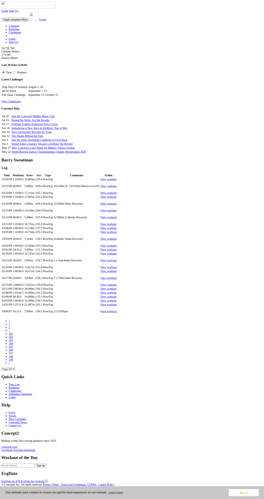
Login (4, 10)
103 (11, 340)
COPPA (92, 484)
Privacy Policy (51, 484)
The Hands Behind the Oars (27, 135)
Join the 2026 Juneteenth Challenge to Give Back (39, 139)
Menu (15, 19)
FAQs (12, 412)
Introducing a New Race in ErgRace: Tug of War (39, 128)
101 (11, 333)
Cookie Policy (106, 484)
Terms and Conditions (73, 484)
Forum (12, 415)
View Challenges (11, 101)
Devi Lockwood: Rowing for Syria (31, 132)
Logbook (14, 25)
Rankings (14, 29)
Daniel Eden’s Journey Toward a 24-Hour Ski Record (42, 143)
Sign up (41, 465)
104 (11, 343)
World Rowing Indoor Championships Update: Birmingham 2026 (48, 151)
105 (11, 346)
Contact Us (15, 425)
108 (11, 356)
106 (11, 349)
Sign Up (13, 10)
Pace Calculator (17, 419)
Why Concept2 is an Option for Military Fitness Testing (43, 147)
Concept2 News (18, 422)
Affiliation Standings (20, 394)
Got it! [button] (244, 492)
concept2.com (9, 446)
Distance (21, 72)
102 (11, 337)
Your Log (14, 384)
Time (8, 72)
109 (11, 359)
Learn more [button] (115, 492)
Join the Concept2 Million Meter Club (33, 116)
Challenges (15, 32)
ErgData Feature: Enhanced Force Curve (34, 124)
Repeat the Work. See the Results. (30, 120)
